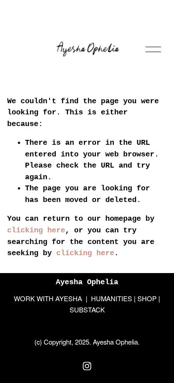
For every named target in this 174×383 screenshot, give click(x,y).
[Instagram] (87, 366)
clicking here (36, 230)
